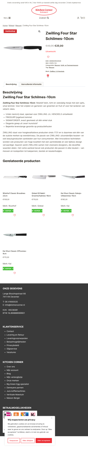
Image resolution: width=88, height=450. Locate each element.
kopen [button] (8, 211)
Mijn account (12, 370)
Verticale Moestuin (15, 394)
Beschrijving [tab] (11, 84)
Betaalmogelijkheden (16, 342)
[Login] (78, 18)
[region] (30, 430)
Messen (57, 65)
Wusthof (12, 206)
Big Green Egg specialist (18, 384)
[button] (39, 31)
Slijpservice (12, 349)
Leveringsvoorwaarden (17, 338)
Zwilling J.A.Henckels (57, 71)
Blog (9, 374)
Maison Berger (13, 398)
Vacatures (11, 352)
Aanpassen (14, 440)
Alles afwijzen (28, 440)
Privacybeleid (13, 345)
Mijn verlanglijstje (14, 377)
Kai (68, 206)
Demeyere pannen (15, 387)
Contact (10, 331)
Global (40, 206)
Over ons (11, 366)
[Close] (52, 418)
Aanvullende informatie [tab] (31, 84)
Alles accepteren (43, 440)
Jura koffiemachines (16, 391)
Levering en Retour (15, 335)
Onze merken (13, 381)
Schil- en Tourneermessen (69, 65)
